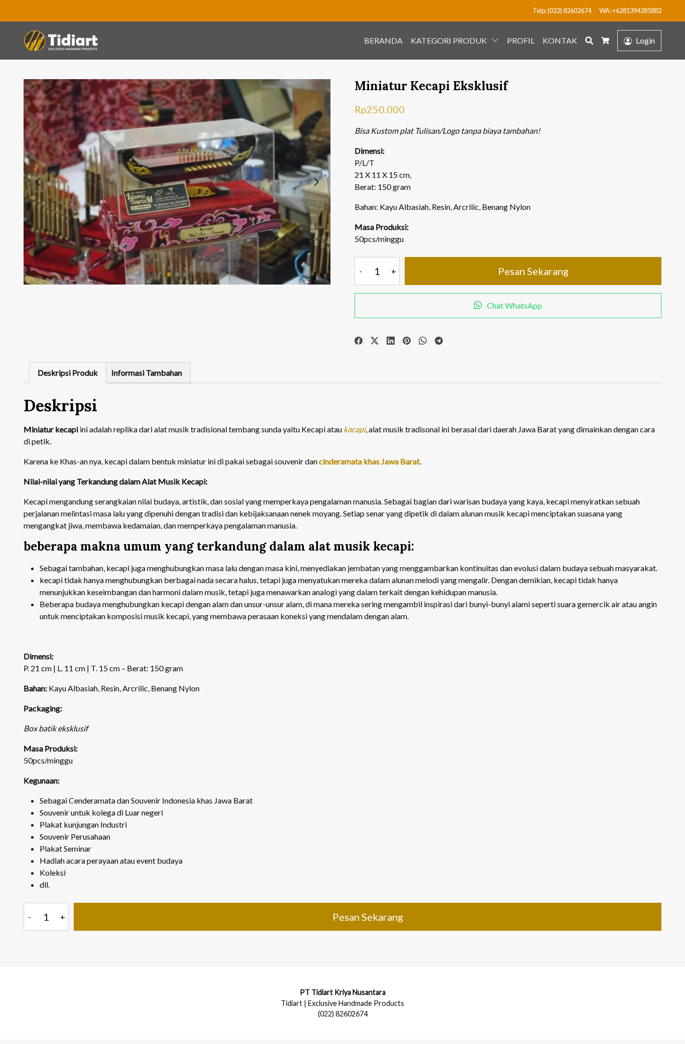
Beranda (383, 40)
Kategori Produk (449, 40)
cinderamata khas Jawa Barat (369, 461)
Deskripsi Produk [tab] (68, 372)
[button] (497, 40)
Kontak (560, 40)
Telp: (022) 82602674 (562, 11)
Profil (521, 40)
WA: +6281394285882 (630, 11)
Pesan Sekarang (533, 271)
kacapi (354, 429)
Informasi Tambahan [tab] (146, 372)
